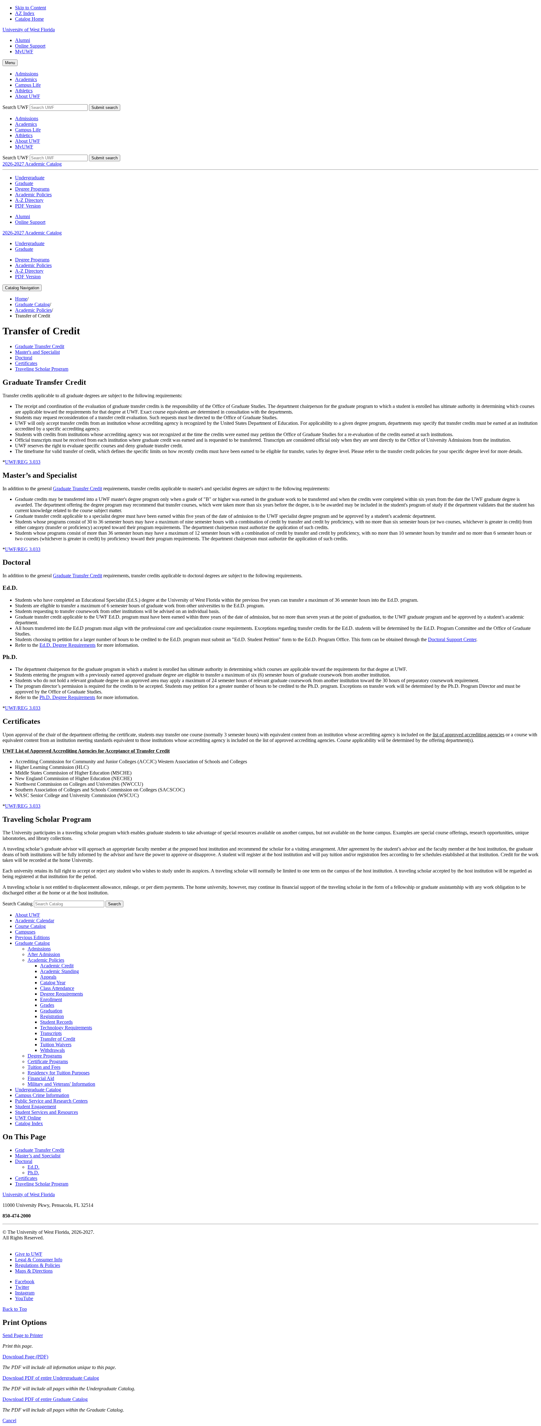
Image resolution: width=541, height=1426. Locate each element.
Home (21, 298)
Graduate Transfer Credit (77, 488)
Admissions (26, 73)
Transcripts (51, 1033)
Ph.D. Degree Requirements (67, 697)
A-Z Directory (29, 200)
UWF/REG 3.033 (22, 462)
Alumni (22, 40)
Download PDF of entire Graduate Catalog (45, 1399)
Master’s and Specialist (37, 1155)
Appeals (48, 977)
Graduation (51, 1010)
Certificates (26, 1178)
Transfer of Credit (57, 1039)
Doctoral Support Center (452, 639)
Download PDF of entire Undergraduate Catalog (51, 1378)
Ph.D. (33, 1172)
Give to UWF (28, 1254)
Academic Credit (57, 965)
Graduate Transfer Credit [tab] (39, 346)
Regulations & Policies (37, 1265)
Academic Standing (59, 971)
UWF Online (28, 1117)
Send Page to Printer (23, 1335)
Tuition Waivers (55, 1044)
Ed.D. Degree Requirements (67, 645)
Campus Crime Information (42, 1095)
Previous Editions (32, 937)
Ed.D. (33, 1167)
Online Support (30, 46)
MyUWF (24, 51)
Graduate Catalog (32, 304)
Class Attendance (57, 988)
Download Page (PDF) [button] (25, 1356)
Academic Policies (33, 194)
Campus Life (28, 85)
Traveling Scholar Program (41, 1184)
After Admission (44, 954)
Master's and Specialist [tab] (37, 352)
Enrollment (51, 999)
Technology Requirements (66, 1027)
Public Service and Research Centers (51, 1101)
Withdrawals (52, 1050)
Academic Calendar (34, 920)
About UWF (27, 96)
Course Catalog (30, 926)
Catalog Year (52, 982)
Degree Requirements (61, 993)
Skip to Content (30, 7)
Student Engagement (35, 1106)
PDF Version (28, 205)
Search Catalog (18, 903)
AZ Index (24, 13)
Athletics (24, 90)
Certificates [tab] (26, 363)
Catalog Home (29, 19)
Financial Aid (41, 1078)
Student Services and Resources (46, 1112)
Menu (10, 62)
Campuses (25, 931)
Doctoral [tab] (23, 357)
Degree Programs (32, 189)
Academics (26, 79)
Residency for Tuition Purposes (59, 1072)
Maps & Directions (34, 1271)
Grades (47, 1005)
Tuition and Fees (44, 1067)
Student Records (56, 1022)
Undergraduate (29, 177)
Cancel (9, 1420)
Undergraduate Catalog (38, 1089)
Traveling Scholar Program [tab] (41, 369)
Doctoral (23, 1161)
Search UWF (15, 107)
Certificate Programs (48, 1061)
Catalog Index (29, 1123)
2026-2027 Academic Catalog (32, 164)
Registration (52, 1016)
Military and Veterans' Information (61, 1084)
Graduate (24, 183)
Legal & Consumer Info (38, 1259)
